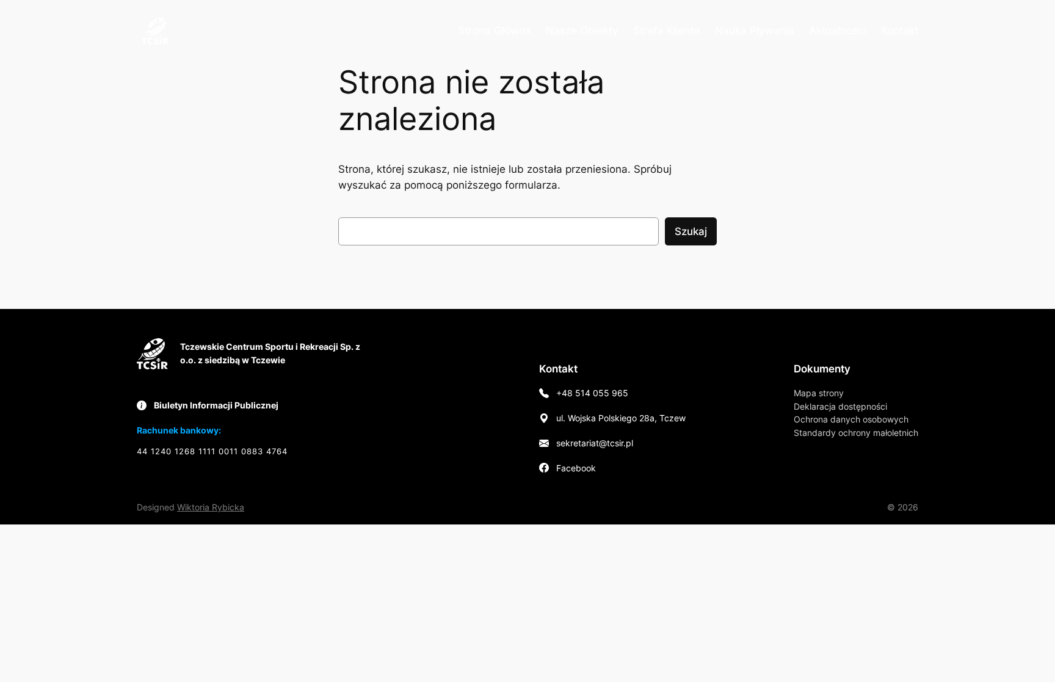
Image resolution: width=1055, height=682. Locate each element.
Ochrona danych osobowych (851, 419)
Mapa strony (819, 393)
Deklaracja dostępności (840, 406)
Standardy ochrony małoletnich (856, 432)
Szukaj (691, 231)
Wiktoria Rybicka (210, 507)
